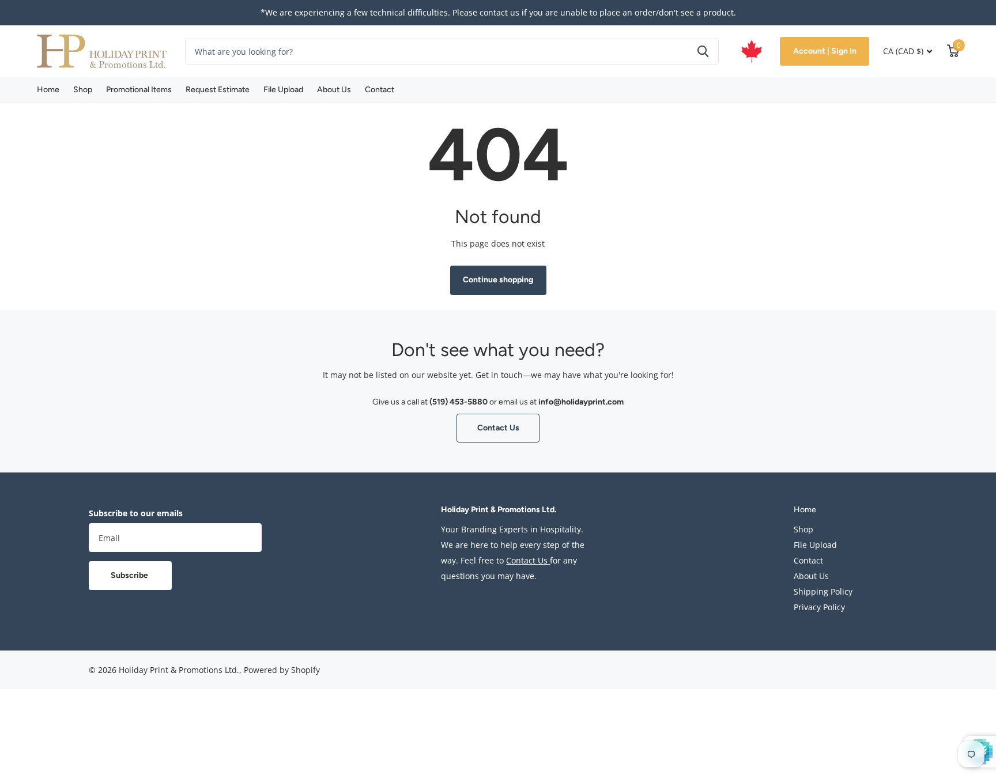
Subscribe (130, 575)
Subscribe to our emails (136, 513)
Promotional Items (139, 89)
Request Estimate (218, 89)
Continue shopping (498, 280)
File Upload (283, 89)
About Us (334, 89)
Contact (379, 89)
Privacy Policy (819, 607)
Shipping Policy (823, 591)
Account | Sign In (825, 51)
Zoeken (703, 52)
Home (48, 89)
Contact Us (498, 428)
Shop (82, 89)
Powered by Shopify (282, 669)
